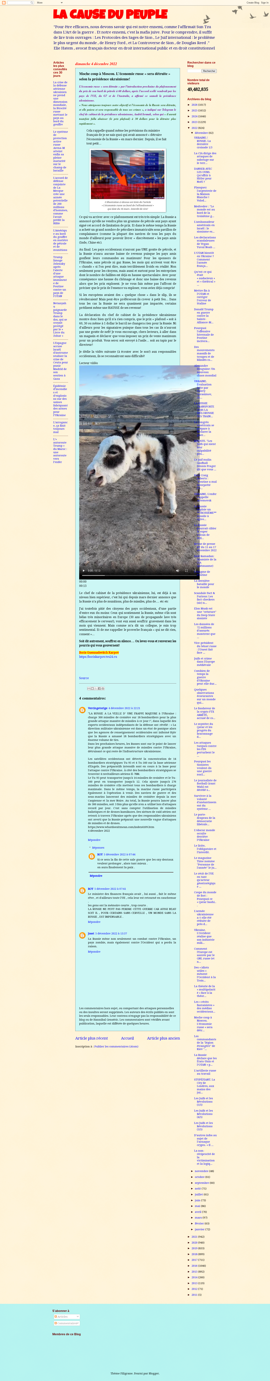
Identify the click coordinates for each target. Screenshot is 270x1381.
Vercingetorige (97, 708)
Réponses (98, 847)
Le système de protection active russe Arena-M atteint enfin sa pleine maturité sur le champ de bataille (60, 151)
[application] (139, 472)
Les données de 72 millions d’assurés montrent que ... (204, 630)
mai (198, 1206)
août (198, 1188)
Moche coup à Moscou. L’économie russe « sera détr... (203, 1024)
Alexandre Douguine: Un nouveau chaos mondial (205, 370)
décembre (202, 133)
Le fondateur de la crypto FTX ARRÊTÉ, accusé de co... (204, 713)
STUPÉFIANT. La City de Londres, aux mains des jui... (204, 1086)
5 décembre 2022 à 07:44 (119, 854)
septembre (202, 1183)
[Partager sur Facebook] (99, 688)
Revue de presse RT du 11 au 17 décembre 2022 (205, 547)
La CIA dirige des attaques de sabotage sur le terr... (205, 158)
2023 (195, 122)
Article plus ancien (163, 1038)
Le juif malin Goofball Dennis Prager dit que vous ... (205, 464)
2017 (195, 1260)
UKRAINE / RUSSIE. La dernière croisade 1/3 (203, 142)
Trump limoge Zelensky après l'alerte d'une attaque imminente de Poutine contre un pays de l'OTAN (60, 276)
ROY (100, 854)
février (200, 1223)
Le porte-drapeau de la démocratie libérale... (204, 819)
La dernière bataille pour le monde (204, 584)
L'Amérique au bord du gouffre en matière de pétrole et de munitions (60, 240)
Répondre (94, 840)
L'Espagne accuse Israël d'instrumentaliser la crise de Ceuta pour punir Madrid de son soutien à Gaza (60, 360)
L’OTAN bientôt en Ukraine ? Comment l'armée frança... (204, 259)
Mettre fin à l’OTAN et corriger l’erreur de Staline (202, 297)
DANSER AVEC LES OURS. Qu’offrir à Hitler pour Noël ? (203, 175)
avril (198, 1212)
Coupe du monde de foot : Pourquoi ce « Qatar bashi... (205, 899)
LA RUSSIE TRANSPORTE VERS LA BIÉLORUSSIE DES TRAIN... (204, 410)
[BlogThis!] (92, 688)
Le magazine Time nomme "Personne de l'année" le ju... (205, 862)
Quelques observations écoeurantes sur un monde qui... (205, 696)
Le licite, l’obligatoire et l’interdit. (205, 849)
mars (199, 1217)
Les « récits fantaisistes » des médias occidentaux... (204, 1006)
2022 (195, 128)
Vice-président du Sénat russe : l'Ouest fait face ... (205, 647)
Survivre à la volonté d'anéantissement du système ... (205, 802)
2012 (195, 1289)
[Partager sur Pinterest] (103, 688)
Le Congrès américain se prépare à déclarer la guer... (204, 429)
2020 (195, 1242)
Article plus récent (91, 1038)
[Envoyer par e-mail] (89, 688)
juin (198, 1200)
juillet (199, 1194)
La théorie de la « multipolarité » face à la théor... (204, 991)
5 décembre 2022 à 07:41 (110, 888)
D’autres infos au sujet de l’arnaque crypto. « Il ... (205, 1140)
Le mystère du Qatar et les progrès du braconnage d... (203, 730)
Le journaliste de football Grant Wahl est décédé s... (205, 785)
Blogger (154, 1373)
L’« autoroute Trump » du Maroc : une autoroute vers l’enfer (60, 451)
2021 (195, 1236)
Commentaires (67, 1323)
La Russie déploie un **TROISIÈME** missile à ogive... (205, 513)
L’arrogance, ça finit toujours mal (60, 427)
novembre (202, 1171)
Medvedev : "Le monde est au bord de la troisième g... (204, 211)
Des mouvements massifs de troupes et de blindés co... (204, 353)
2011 (195, 1294)
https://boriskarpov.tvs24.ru (98, 657)
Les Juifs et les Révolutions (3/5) (203, 1126)
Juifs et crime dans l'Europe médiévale (204, 662)
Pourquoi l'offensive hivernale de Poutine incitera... (204, 334)
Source (84, 678)
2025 (195, 110)
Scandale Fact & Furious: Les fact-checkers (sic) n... (204, 597)
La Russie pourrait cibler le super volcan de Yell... (205, 531)
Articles (62, 1316)
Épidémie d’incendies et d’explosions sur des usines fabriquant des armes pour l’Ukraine (60, 400)
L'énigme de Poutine (202, 573)
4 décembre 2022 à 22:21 (124, 708)
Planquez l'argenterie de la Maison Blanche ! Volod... (205, 194)
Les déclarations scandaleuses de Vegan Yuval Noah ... (205, 242)
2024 (195, 116)
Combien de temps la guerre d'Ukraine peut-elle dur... (205, 677)
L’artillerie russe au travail (205, 1072)
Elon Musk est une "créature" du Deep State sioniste (205, 613)
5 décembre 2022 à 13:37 (111, 933)
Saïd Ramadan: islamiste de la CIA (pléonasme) (205, 561)
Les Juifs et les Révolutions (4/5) (203, 1114)
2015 (195, 1271)
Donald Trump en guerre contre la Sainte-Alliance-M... (203, 316)
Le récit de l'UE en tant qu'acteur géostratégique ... (204, 880)
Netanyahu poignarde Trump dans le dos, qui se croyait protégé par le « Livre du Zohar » (60, 319)
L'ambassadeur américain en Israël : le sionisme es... (204, 226)
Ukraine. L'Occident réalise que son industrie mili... (204, 936)
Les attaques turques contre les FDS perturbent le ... (205, 749)
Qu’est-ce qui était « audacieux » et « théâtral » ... (204, 278)
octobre (200, 1177)
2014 (195, 1277)
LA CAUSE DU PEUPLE (110, 16)
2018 (195, 1254)
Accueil (127, 1038)
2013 (195, 1283)
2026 (195, 104)
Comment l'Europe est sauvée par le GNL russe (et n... (204, 955)
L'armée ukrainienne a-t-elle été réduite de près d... (204, 917)
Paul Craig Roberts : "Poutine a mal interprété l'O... (205, 482)
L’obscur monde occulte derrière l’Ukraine (204, 835)
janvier (200, 1229)
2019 (195, 1248)
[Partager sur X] (96, 688)
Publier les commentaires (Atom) (116, 1046)
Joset (91, 933)
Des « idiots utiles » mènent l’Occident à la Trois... (205, 974)
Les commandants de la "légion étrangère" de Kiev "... (205, 1043)
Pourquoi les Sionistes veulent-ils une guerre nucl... (203, 768)
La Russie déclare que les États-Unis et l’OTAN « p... (205, 1059)
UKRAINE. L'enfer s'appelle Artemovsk (205, 497)
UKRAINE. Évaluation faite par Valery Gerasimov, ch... (203, 389)
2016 (195, 1265)
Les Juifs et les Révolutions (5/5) (203, 1101)
